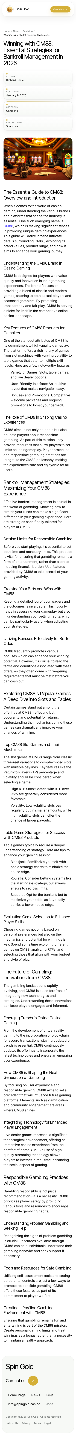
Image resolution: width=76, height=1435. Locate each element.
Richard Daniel (15, 80)
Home (7, 31)
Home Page (17, 1395)
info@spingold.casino (24, 1404)
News (16, 31)
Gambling (27, 31)
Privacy (26, 1423)
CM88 (8, 226)
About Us (12, 1423)
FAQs (50, 1395)
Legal (47, 1423)
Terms (37, 1423)
